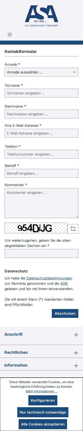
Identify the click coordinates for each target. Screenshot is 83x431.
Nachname (15, 106)
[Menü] (9, 34)
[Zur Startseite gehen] (41, 15)
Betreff (12, 165)
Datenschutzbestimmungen (49, 278)
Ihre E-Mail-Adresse (23, 125)
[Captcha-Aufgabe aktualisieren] (73, 228)
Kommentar (16, 185)
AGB (64, 283)
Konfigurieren (43, 400)
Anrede (12, 64)
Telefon (13, 146)
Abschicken (65, 313)
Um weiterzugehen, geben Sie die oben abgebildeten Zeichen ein (38, 243)
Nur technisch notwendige (43, 412)
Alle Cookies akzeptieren (43, 424)
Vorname (14, 85)
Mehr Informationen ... (41, 391)
